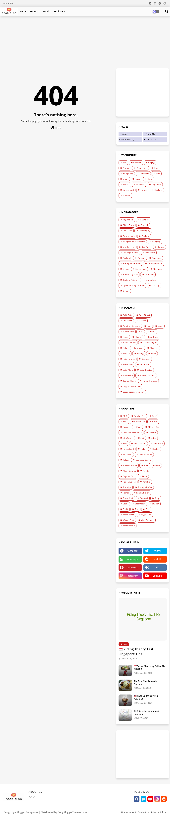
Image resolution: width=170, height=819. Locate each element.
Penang (140, 353)
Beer (125, 421)
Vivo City (155, 285)
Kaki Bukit (146, 247)
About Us (150, 133)
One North (150, 252)
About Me (8, 3)
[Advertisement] (85, 42)
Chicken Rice (154, 427)
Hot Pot (155, 449)
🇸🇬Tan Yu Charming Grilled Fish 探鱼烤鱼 (150, 668)
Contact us (143, 812)
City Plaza (127, 230)
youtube (157, 575)
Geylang (145, 236)
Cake (138, 427)
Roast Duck (128, 498)
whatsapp (132, 559)
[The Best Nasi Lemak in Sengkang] (125, 685)
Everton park (129, 236)
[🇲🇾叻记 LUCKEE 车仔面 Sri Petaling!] (125, 700)
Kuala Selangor (150, 342)
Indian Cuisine (145, 454)
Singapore (156, 184)
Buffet (154, 421)
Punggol (141, 258)
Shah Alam (128, 375)
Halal (143, 449)
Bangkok (137, 162)
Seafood (144, 498)
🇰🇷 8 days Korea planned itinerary (146, 712)
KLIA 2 (153, 331)
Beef (154, 416)
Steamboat (140, 503)
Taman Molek (129, 380)
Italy (158, 173)
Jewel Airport (129, 247)
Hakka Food (128, 449)
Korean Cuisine (130, 465)
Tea (147, 509)
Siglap (125, 269)
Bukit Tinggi (144, 315)
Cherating (127, 320)
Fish (125, 443)
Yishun (126, 290)
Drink (153, 438)
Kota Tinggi (153, 337)
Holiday (58, 11)
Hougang (156, 241)
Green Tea (158, 443)
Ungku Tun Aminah (131, 386)
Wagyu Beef (128, 520)
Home (23, 11)
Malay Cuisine (129, 470)
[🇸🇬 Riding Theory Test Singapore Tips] (143, 619)
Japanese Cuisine (143, 459)
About (132, 812)
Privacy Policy (127, 139)
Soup (157, 498)
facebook (132, 550)
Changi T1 (144, 219)
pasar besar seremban (133, 391)
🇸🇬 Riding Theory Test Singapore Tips (136, 651)
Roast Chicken (142, 492)
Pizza (144, 476)
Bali (124, 162)
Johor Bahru (128, 331)
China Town (128, 225)
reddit (157, 559)
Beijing (151, 162)
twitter (157, 550)
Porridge (127, 487)
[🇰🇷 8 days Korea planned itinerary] (125, 715)
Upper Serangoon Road (133, 285)
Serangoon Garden (131, 263)
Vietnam (126, 195)
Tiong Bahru (150, 280)
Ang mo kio (128, 219)
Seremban (127, 364)
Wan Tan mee (147, 520)
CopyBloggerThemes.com (72, 812)
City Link (144, 225)
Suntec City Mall (130, 274)
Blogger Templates (27, 812)
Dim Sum (127, 438)
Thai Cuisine (128, 514)
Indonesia (144, 173)
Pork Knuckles (129, 481)
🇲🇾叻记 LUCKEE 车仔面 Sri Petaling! (146, 697)
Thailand (158, 190)
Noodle (146, 470)
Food (46, 11)
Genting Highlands (131, 326)
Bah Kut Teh (139, 416)
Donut (141, 438)
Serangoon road (154, 263)
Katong (161, 247)
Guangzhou (141, 168)
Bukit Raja (127, 315)
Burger (126, 427)
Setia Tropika (146, 370)
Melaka (126, 353)
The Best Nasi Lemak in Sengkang (145, 683)
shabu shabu (129, 525)
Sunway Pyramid (147, 375)
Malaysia (140, 184)
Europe (126, 168)
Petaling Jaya (129, 359)
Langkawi (138, 348)
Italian (125, 459)
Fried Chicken (139, 443)
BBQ (125, 416)
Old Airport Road (130, 252)
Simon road (140, 269)
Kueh (146, 465)
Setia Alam (128, 370)
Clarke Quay (144, 230)
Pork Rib (146, 481)
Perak (153, 353)
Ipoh (149, 326)
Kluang (138, 337)
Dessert (152, 432)
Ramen (126, 492)
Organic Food (129, 476)
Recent (34, 11)
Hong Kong (128, 173)
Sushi (125, 509)
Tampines (149, 274)
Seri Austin (144, 364)
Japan (125, 179)
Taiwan (144, 190)
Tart (137, 509)
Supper (155, 503)
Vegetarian (146, 514)
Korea (137, 179)
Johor (160, 326)
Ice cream (127, 454)
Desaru (142, 320)
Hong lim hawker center (134, 241)
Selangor (146, 359)
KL (142, 331)
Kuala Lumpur (129, 342)
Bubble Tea (139, 421)
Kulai (125, 348)
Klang (125, 337)
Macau (126, 184)
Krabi (149, 179)
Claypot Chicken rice (132, 432)
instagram (132, 575)
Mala (157, 465)
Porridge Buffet (145, 487)
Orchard (126, 258)
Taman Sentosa (149, 380)
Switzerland (128, 190)
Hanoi (157, 168)
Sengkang (156, 258)
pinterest (133, 567)
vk (157, 567)
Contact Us (151, 139)
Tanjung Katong (130, 280)
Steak (125, 503)
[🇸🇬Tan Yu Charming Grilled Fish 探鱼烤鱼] (125, 670)
